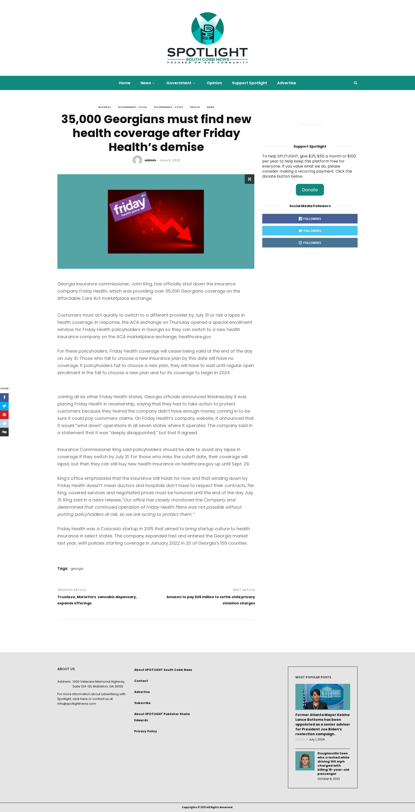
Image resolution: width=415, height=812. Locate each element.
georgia (77, 568)
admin (150, 160)
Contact (141, 681)
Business (104, 107)
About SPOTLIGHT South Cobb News (163, 670)
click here (80, 699)
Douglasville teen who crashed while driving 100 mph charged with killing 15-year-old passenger (333, 763)
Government (178, 83)
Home (124, 83)
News (145, 83)
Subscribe (142, 703)
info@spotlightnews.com (76, 703)
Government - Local (132, 107)
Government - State (168, 107)
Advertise (286, 83)
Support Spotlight (249, 83)
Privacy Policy (145, 731)
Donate (310, 190)
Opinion (214, 83)
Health (195, 107)
